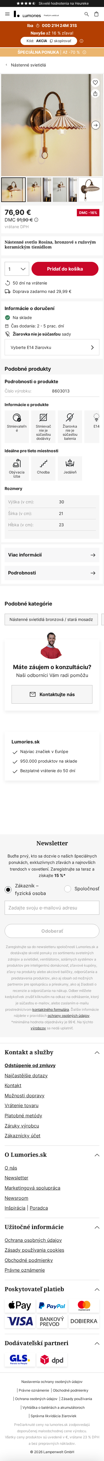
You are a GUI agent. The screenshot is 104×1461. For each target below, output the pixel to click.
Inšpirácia (15, 1208)
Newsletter (16, 1177)
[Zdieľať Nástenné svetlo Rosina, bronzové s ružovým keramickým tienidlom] (95, 93)
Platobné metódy (23, 1115)
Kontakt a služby (29, 1052)
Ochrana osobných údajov (33, 1240)
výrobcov (38, 1028)
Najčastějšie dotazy (26, 1075)
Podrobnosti (22, 573)
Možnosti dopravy (24, 1095)
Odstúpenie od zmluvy (30, 1065)
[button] (13, 189)
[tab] (52, 1094)
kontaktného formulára (50, 1009)
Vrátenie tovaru (21, 1105)
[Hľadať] (86, 14)
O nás (11, 1168)
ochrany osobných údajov (69, 1015)
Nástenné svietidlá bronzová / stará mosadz (51, 619)
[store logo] (40, 14)
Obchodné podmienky (29, 1260)
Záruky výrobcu (22, 1126)
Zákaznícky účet (22, 1135)
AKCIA (49, 40)
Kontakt (13, 1085)
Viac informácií (25, 555)
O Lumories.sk (26, 1155)
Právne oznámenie (25, 1270)
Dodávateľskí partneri (36, 1343)
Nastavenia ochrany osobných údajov (52, 1381)
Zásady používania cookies (34, 1250)
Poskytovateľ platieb (34, 1289)
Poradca (39, 1208)
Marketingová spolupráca (32, 1188)
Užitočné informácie (34, 1227)
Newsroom (16, 1198)
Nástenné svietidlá (28, 65)
